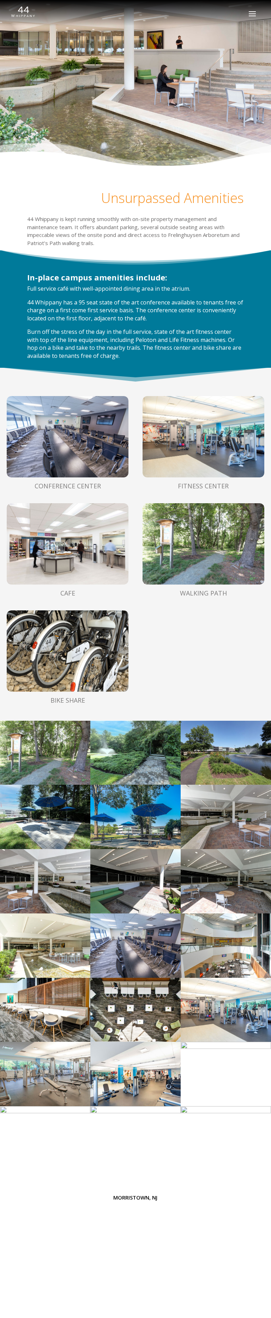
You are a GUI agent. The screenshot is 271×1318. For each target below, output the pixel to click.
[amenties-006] (45, 911)
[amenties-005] (226, 846)
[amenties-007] (135, 911)
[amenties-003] (45, 846)
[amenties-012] (226, 1039)
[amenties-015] (45, 975)
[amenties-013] (45, 1104)
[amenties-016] (135, 846)
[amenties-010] (45, 1039)
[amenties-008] (226, 911)
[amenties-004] (226, 782)
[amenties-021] (226, 1111)
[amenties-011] (135, 1039)
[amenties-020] (135, 975)
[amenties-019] (135, 1104)
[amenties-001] (45, 782)
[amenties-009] (226, 975)
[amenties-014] (226, 1046)
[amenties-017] (45, 1111)
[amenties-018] (135, 1111)
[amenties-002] (135, 782)
